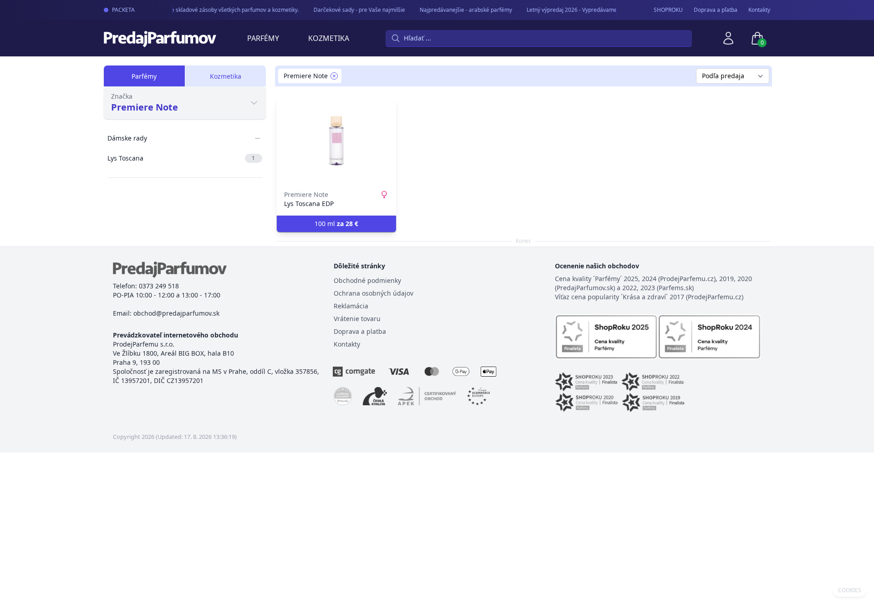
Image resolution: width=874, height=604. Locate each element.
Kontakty (759, 10)
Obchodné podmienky (367, 280)
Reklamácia (351, 306)
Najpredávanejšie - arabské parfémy (462, 10)
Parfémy (263, 38)
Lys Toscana (181, 158)
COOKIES (849, 590)
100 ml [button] (336, 223)
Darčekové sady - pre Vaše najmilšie (355, 10)
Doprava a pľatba (715, 10)
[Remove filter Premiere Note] (334, 76)
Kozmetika (328, 38)
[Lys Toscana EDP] (336, 141)
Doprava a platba (360, 331)
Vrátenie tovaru (357, 318)
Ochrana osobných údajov (373, 293)
